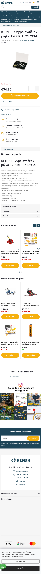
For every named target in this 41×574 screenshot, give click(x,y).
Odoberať (33, 438)
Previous (34, 225)
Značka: (6, 114)
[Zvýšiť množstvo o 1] (37, 87)
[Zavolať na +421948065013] (26, 2)
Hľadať (35, 7)
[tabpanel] (10, 249)
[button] (10, 313)
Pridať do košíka (21, 96)
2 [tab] (21, 272)
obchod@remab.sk (22, 471)
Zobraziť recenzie (14, 377)
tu (22, 557)
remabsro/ (22, 485)
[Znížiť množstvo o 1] (37, 89)
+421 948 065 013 (22, 475)
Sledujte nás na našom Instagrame (21, 389)
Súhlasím (20, 568)
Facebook (22, 481)
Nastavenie (20, 561)
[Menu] (38, 2)
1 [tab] (19, 272)
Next (38, 225)
